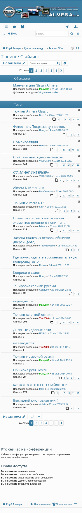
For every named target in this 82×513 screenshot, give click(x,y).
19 (73, 322)
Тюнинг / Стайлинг (20, 56)
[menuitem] (78, 48)
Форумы (15, 27)
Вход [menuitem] (68, 27)
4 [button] (46, 70)
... (4, 33)
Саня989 (44, 289)
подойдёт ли (23, 301)
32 (64, 195)
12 (64, 230)
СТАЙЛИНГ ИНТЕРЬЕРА (31, 172)
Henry (42, 130)
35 (78, 195)
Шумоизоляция (25, 142)
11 (78, 119)
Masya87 (44, 89)
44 (78, 165)
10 (73, 119)
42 (69, 165)
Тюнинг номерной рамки (33, 356)
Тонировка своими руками (34, 286)
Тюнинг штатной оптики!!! (34, 314)
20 (78, 322)
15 (73, 150)
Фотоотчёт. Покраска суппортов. (39, 126)
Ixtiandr (43, 226)
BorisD (42, 115)
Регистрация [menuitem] (76, 27)
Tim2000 (44, 318)
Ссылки (7, 27)
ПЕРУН (43, 333)
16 (78, 150)
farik (41, 389)
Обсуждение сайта (47, 92)
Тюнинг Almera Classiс (30, 111)
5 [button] (51, 70)
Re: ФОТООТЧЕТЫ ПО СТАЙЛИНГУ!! (40, 385)
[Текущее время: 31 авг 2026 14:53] (72, 48)
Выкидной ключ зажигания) (35, 400)
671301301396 (47, 245)
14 (69, 150)
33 (69, 195)
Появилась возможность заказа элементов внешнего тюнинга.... (39, 220)
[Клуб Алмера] (41, 12)
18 (69, 322)
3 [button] (41, 70)
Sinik (41, 206)
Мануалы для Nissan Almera (35, 85)
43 (73, 165)
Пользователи (23, 27)
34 (73, 195)
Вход (14, 33)
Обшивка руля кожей (30, 370)
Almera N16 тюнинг (28, 187)
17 (64, 322)
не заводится (23, 343)
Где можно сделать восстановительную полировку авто (45, 259)
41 (64, 165)
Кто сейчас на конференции (26, 449)
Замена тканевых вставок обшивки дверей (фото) (41, 240)
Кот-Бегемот (46, 191)
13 (64, 150)
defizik (42, 404)
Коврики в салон (26, 272)
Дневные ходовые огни (32, 330)
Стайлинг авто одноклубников (38, 157)
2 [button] (36, 70)
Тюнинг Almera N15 (28, 203)
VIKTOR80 (45, 160)
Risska (43, 265)
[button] (61, 70)
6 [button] (56, 70)
